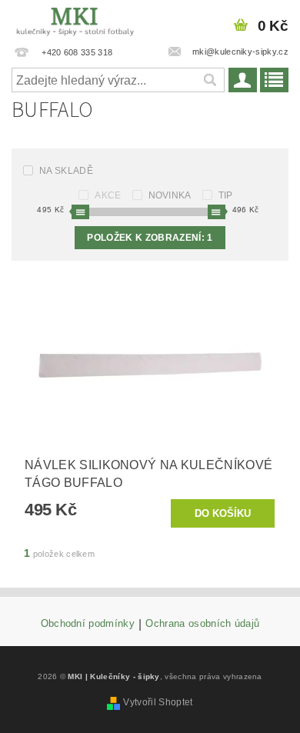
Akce (108, 195)
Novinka (170, 195)
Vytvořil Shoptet (157, 702)
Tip (225, 195)
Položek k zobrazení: (149, 237)
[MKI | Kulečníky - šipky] (75, 20)
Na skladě (66, 170)
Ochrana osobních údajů (202, 623)
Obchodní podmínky (88, 623)
